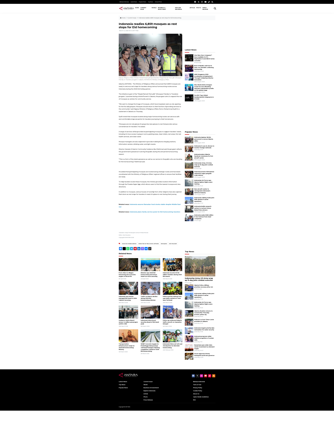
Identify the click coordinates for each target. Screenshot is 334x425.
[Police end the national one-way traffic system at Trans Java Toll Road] (172, 288)
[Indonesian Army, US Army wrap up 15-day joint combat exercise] (189, 165)
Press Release (205, 8)
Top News (150, 2)
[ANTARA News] (126, 8)
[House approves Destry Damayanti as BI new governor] (189, 356)
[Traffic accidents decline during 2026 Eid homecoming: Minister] (150, 288)
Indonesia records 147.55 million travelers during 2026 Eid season (172, 274)
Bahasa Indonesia (124, 2)
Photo (198, 7)
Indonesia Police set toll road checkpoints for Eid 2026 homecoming (172, 345)
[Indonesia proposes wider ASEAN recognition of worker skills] (189, 339)
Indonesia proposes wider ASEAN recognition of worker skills (204, 338)
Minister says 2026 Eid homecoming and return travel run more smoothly (149, 274)
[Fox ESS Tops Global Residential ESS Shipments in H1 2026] (189, 98)
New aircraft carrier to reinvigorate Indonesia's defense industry (202, 190)
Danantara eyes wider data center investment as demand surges (204, 346)
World (154, 7)
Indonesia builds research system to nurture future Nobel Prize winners (202, 208)
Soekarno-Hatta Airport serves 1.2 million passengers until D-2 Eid (128, 322)
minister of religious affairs (149, 243)
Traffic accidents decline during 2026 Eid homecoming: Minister (149, 298)
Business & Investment (162, 8)
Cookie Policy (197, 391)
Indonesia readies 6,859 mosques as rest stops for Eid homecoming (160, 18)
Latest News (134, 2)
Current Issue (143, 8)
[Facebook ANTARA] (195, 2)
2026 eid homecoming (129, 243)
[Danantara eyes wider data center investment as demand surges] (189, 347)
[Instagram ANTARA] (202, 2)
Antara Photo (158, 2)
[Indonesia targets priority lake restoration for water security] (189, 330)
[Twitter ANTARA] (198, 2)
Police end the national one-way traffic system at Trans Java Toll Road (172, 298)
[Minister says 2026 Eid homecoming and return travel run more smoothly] (150, 264)
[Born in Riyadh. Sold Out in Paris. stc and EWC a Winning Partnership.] (189, 68)
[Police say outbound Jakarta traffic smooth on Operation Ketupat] (172, 312)
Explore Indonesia (178, 8)
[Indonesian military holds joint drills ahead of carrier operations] (189, 200)
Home (137, 7)
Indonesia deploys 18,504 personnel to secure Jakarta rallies (203, 139)
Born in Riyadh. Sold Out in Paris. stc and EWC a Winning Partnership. (204, 67)
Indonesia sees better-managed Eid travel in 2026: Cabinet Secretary (128, 298)
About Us (196, 394)
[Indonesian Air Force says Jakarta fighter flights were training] (189, 183)
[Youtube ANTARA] (205, 2)
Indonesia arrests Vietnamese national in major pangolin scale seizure (204, 173)
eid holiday (173, 243)
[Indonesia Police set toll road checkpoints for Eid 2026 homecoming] (172, 335)
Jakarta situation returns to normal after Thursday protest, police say (203, 312)
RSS (194, 400)
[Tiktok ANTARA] (209, 2)
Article (192, 7)
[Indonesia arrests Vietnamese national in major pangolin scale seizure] (189, 174)
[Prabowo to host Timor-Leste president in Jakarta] (189, 322)
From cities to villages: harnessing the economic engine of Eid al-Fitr (127, 274)
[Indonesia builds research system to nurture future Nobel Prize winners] (189, 209)
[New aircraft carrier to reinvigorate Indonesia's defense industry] (189, 191)
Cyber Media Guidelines (201, 397)
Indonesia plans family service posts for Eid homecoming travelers (155, 212)
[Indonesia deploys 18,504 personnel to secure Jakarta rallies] (189, 140)
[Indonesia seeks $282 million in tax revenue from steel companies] (189, 217)
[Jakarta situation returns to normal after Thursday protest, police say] (189, 313)
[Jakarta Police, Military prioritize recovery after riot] (189, 288)
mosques (164, 243)
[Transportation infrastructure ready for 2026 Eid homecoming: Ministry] (128, 335)
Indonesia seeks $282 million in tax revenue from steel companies (203, 217)
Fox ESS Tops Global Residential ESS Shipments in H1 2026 (204, 97)
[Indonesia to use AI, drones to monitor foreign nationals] (189, 148)
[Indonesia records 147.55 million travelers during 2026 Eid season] (172, 264)
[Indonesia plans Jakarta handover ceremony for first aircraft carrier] (189, 157)
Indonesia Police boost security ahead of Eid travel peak (150, 322)
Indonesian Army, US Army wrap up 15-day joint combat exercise (203, 164)
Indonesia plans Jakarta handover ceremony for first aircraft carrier (203, 156)
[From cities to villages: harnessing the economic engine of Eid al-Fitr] (128, 264)
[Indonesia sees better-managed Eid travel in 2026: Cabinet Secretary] (128, 288)
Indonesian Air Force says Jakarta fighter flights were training (203, 182)
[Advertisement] (200, 34)
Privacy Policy (197, 388)
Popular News (142, 2)
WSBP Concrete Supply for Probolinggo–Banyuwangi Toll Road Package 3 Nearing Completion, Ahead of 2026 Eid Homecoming (150, 347)
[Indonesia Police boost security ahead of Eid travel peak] (150, 312)
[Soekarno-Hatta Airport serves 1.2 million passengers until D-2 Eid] (128, 312)
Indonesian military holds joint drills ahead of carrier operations (204, 199)
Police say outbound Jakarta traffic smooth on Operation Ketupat (172, 322)
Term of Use (197, 384)
